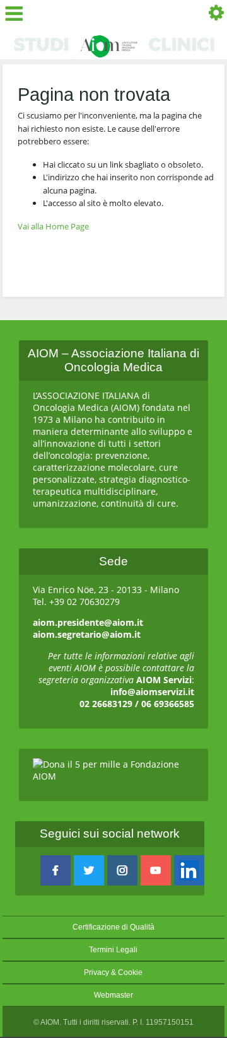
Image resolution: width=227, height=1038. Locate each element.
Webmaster (113, 995)
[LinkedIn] (189, 870)
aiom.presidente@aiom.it (88, 622)
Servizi (212, 14)
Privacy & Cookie (113, 972)
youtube (156, 870)
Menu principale (17, 14)
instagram (122, 870)
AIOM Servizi (164, 680)
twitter (89, 870)
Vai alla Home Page (53, 226)
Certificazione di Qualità (113, 927)
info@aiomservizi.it (152, 692)
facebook (55, 870)
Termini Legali (113, 949)
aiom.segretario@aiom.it (87, 634)
